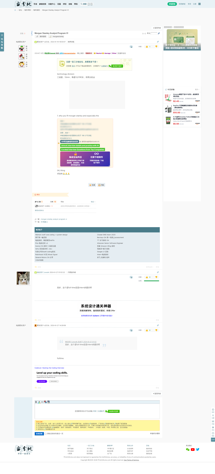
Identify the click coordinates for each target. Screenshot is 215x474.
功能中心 (51, 4)
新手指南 (71, 448)
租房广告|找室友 (121, 424)
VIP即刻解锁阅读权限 (69, 141)
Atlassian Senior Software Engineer (110, 243)
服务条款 (149, 448)
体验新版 (172, 4)
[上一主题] (143, 33)
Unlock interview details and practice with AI (80, 145)
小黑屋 (70, 453)
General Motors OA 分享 (44, 257)
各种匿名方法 (50, 429)
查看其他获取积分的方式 (90, 142)
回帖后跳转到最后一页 (55, 433)
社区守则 (149, 451)
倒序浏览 (71, 42)
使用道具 (149, 267)
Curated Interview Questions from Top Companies (82, 149)
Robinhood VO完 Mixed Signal (46, 254)
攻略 (70, 4)
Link (42, 402)
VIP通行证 (110, 448)
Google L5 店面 (102, 252)
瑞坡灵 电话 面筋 (103, 249)
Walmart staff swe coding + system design (51, 235)
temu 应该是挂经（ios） (44, 249)
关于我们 (90, 448)
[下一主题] (145, 33)
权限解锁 (182, 4)
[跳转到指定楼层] (159, 33)
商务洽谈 (130, 453)
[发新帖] (19, 28)
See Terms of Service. (131, 460)
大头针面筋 (39, 260)
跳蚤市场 (109, 424)
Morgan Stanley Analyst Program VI (55, 10)
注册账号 (104, 66)
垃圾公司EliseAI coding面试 (45, 252)
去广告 (109, 453)
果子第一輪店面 (41, 237)
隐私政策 (149, 453)
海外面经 (36, 10)
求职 (64, 4)
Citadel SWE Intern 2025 (106, 235)
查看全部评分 (39, 210)
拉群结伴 (94, 424)
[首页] (23, 4)
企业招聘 (130, 448)
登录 (189, 4)
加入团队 (90, 451)
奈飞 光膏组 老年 (103, 257)
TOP (213, 439)
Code (48, 402)
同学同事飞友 (77, 424)
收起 (92, 202)
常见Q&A (71, 451)
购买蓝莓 (110, 451)
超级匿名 (56, 427)
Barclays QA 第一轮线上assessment (110, 237)
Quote (45, 402)
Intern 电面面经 (102, 254)
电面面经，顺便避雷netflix (44, 240)
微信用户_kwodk (43, 272)
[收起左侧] (31, 33)
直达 (148, 33)
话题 (59, 4)
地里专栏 (130, 451)
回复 (39, 267)
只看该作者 (72, 272)
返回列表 (157, 28)
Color (39, 402)
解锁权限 (42, 4)
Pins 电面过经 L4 (41, 243)
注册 (194, 4)
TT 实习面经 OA (103, 240)
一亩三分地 (15, 10)
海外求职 (27, 10)
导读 (35, 4)
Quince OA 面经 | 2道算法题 (45, 246)
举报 (157, 267)
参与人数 (38, 202)
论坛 (20, 10)
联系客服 (90, 453)
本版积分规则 (155, 433)
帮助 (76, 4)
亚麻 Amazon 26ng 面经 (106, 246)
